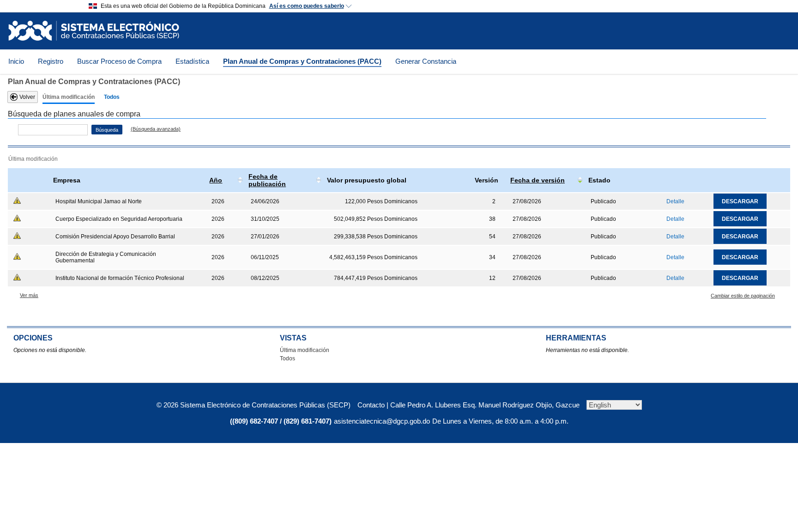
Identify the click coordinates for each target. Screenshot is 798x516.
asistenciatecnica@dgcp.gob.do (382, 421)
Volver (27, 97)
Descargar (740, 201)
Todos (112, 97)
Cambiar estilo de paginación (743, 295)
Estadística (192, 61)
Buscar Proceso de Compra (119, 61)
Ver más (29, 295)
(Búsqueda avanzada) (156, 129)
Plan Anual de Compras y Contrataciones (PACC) (302, 61)
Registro (50, 61)
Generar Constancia (425, 61)
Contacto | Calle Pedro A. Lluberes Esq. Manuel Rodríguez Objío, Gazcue (468, 405)
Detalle (675, 201)
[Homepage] (94, 30)
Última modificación (68, 97)
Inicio (16, 61)
